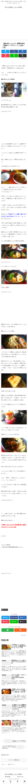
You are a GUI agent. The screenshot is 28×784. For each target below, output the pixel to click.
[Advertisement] (14, 26)
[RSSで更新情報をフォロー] (20, 630)
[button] (25, 386)
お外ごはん (5, 609)
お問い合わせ (20, 776)
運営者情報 (7, 776)
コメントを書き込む (14, 760)
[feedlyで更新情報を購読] (7, 630)
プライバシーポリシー (14, 779)
